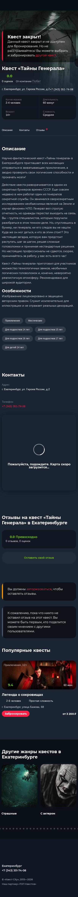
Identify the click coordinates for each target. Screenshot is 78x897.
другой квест (46, 55)
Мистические (35, 320)
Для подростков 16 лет (17, 338)
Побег (36, 81)
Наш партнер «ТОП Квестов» (19, 884)
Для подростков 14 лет (17, 329)
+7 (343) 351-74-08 (61, 89)
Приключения (12, 320)
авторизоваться (39, 589)
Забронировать (16, 713)
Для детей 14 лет (14, 347)
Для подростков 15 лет (50, 329)
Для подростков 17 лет (50, 338)
